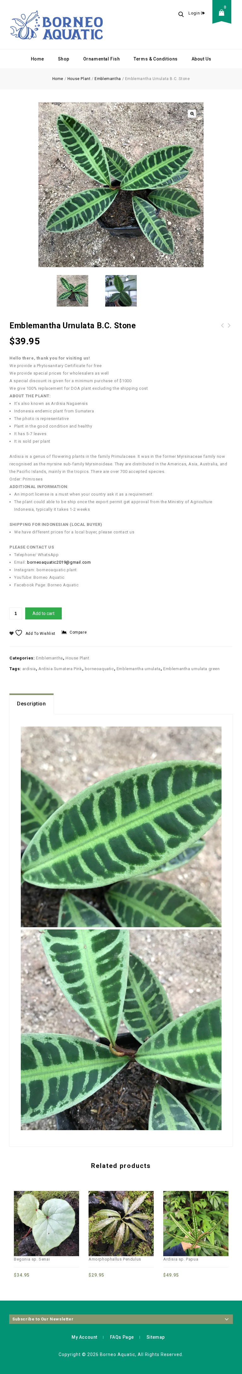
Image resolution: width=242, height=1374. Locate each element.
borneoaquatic (99, 668)
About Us (201, 58)
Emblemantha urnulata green (191, 668)
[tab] (31, 703)
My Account (84, 1337)
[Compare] (26, 1211)
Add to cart (43, 613)
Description (31, 704)
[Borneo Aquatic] (56, 24)
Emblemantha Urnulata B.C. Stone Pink (229, 329)
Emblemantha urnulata (139, 668)
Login (194, 13)
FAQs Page (122, 1337)
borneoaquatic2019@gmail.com (59, 562)
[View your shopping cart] (223, 17)
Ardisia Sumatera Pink (60, 668)
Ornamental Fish (101, 58)
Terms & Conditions (156, 58)
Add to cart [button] (67, 1211)
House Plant (79, 79)
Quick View (40, 1211)
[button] (192, 114)
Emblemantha (108, 79)
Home (37, 58)
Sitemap (156, 1337)
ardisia (29, 668)
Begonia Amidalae (222, 329)
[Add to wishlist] (54, 1211)
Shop (63, 58)
